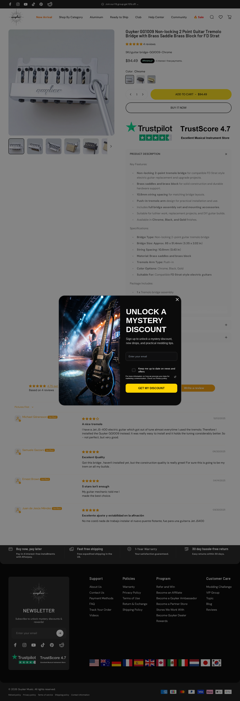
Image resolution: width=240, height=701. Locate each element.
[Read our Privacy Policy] (175, 377)
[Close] (177, 299)
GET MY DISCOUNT (151, 388)
